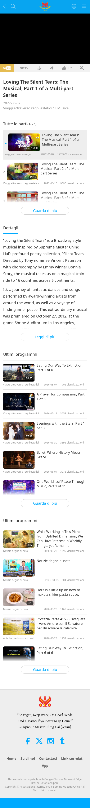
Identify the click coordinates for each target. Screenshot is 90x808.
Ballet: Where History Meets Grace (59, 454)
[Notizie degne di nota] (19, 568)
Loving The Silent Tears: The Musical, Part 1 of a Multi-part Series (60, 140)
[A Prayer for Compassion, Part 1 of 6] (19, 401)
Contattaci (48, 758)
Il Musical (62, 108)
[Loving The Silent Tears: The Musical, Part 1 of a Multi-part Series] (24, 142)
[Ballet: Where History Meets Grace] (19, 460)
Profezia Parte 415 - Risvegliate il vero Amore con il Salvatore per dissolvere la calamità (61, 624)
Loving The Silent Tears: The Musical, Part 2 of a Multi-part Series (62, 169)
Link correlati (72, 758)
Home (11, 758)
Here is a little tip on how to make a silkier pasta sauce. (58, 592)
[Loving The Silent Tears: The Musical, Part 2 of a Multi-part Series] (22, 171)
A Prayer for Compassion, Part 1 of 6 (61, 396)
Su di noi (28, 758)
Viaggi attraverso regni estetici (27, 108)
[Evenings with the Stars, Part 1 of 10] (19, 431)
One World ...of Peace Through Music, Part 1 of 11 (61, 483)
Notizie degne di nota (54, 560)
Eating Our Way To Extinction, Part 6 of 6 (60, 650)
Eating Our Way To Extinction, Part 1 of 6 (60, 367)
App (45, 765)
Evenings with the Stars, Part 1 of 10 (61, 425)
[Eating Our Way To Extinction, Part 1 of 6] (19, 373)
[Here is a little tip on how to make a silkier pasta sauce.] (19, 597)
